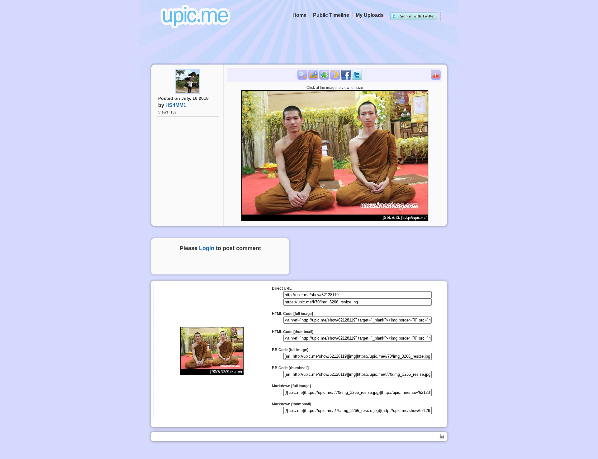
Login (206, 248)
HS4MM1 (175, 105)
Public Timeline (331, 15)
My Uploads (370, 15)
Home (299, 15)
